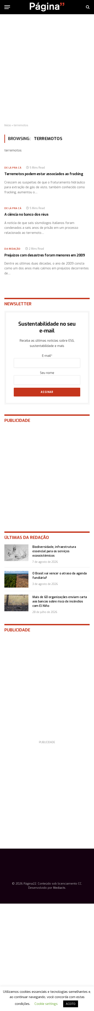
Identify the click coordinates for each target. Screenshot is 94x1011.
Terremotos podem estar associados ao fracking (43, 174)
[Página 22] (47, 7)
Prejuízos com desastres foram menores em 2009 (44, 255)
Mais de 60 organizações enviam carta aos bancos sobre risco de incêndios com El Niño (59, 601)
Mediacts (59, 888)
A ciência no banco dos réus (26, 214)
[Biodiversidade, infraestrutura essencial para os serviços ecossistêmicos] (16, 552)
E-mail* (47, 356)
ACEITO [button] (70, 1004)
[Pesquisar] (87, 7)
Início (7, 125)
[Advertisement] (47, 69)
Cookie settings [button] (46, 1004)
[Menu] (7, 7)
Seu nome (47, 373)
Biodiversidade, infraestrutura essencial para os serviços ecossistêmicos (54, 551)
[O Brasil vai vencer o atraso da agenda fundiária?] (16, 579)
